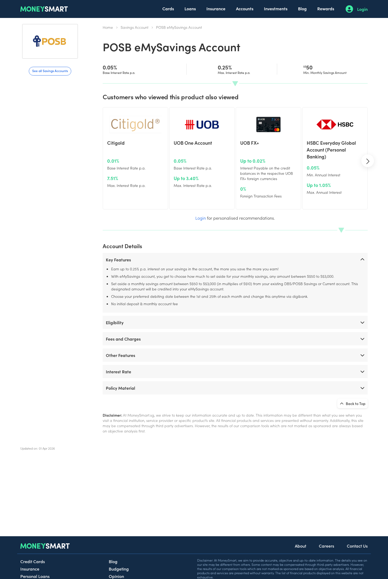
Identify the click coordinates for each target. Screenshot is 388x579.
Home (108, 27)
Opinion (116, 576)
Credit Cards (32, 561)
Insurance (215, 8)
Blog (302, 8)
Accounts (244, 8)
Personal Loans (35, 576)
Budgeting (119, 569)
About (300, 546)
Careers (326, 546)
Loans (190, 8)
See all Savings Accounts (50, 70)
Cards (168, 8)
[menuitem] (168, 9)
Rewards (325, 8)
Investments (275, 8)
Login (362, 9)
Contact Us (357, 546)
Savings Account (134, 27)
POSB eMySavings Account (179, 27)
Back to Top (355, 403)
